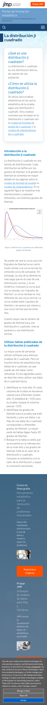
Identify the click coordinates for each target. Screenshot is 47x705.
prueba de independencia (18, 186)
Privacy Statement (33, 667)
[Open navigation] (43, 27)
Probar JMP (37, 4)
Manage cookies (23, 691)
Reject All (23, 695)
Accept (23, 700)
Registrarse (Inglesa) (30, 571)
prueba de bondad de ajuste (19, 183)
